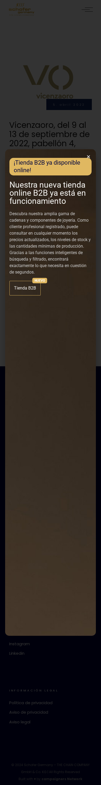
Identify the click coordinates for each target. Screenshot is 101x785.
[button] (88, 157)
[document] (50, 392)
